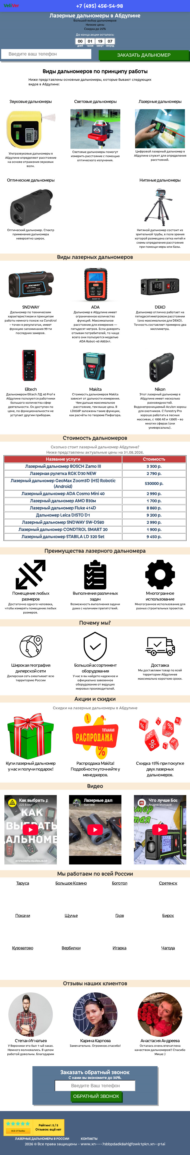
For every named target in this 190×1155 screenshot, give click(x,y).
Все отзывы (18, 1131)
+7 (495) (99, 6)
